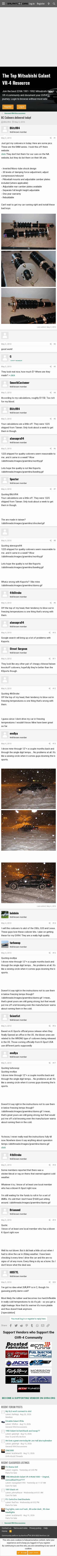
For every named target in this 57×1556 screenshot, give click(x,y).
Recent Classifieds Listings (15, 1462)
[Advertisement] (28, 37)
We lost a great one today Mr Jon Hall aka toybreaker (28, 1441)
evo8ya (14, 733)
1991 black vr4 (11, 1489)
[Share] (51, 138)
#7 (55, 489)
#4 (55, 393)
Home (4, 1531)
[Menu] (3, 3)
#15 (54, 953)
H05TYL (14, 1272)
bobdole (14, 913)
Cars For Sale (11, 1486)
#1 (55, 138)
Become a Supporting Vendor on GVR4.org (28, 1398)
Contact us (6, 1528)
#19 (54, 1220)
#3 (55, 367)
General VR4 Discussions (16, 1427)
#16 (54, 1026)
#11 (54, 659)
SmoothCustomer (19, 383)
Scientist (15, 1016)
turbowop (15, 943)
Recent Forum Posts (11, 1407)
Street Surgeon (18, 649)
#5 (55, 419)
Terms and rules (20, 1528)
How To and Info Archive (15, 1437)
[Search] (54, 3)
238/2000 (9, 1450)
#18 (54, 1165)
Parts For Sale (11, 1473)
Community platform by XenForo (26, 1536)
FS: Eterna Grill (11, 1467)
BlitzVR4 (7, 122)
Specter (14, 479)
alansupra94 (17, 438)
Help (46, 1528)
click (3, 154)
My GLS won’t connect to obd (18, 1411)
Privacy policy (35, 1528)
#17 (54, 1063)
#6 (55, 449)
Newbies (9, 1417)
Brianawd (15, 1210)
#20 (54, 1282)
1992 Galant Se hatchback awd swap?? (22, 1431)
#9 (55, 603)
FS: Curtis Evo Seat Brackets (17, 1499)
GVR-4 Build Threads (14, 1456)
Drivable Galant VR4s (14, 1421)
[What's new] (48, 3)
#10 (54, 633)
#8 (55, 541)
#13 (54, 744)
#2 (55, 344)
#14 (54, 923)
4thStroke (15, 593)
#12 (54, 688)
